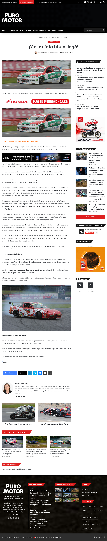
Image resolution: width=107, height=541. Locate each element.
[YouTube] (24, 396)
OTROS (47, 30)
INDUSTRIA (6, 30)
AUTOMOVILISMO (49, 37)
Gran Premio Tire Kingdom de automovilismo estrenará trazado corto (60, 452)
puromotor (86, 524)
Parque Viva (93, 521)
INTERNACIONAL (25, 30)
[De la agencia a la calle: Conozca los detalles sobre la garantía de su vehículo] (81, 156)
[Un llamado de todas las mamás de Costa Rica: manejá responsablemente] (81, 171)
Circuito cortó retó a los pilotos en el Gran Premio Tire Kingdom (11, 452)
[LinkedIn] (30, 373)
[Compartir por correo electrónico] (45, 373)
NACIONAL (14, 30)
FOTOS (41, 30)
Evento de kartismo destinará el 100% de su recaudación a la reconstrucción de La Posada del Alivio (97, 194)
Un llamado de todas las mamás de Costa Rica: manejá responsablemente (97, 171)
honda (85, 514)
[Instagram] (26, 396)
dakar (84, 510)
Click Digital (57, 537)
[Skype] (35, 373)
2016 (90, 506)
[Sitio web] (16, 396)
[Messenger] (40, 373)
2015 (84, 506)
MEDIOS (35, 30)
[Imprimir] (50, 373)
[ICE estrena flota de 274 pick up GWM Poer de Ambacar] (67, 495)
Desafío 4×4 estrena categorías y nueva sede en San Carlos (96, 182)
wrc (91, 528)
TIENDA (53, 30)
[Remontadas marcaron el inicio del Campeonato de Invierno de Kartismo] (67, 500)
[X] (21, 396)
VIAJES (60, 30)
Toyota (85, 528)
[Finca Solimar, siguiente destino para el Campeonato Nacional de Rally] (75, 500)
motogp (85, 521)
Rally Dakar (95, 524)
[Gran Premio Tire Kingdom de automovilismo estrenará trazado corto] (60, 442)
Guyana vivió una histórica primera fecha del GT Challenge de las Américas (36, 452)
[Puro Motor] (12, 17)
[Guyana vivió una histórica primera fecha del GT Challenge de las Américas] (36, 442)
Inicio (41, 37)
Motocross (97, 517)
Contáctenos (86, 489)
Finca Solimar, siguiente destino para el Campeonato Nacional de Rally (56, 2)
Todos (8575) (90, 217)
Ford (94, 510)
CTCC (101, 506)
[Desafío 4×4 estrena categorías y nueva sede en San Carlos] (81, 183)
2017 (95, 506)
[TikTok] (18, 518)
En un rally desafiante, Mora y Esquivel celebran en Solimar (97, 207)
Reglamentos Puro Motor (89, 492)
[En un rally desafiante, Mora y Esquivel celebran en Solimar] (81, 207)
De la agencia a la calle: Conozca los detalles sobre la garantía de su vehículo (96, 157)
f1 (89, 510)
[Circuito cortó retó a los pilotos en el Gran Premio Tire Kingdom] (12, 442)
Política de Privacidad (88, 496)
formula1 (100, 510)
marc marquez (87, 517)
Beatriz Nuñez (42, 52)
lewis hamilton (93, 514)
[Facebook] (19, 396)
